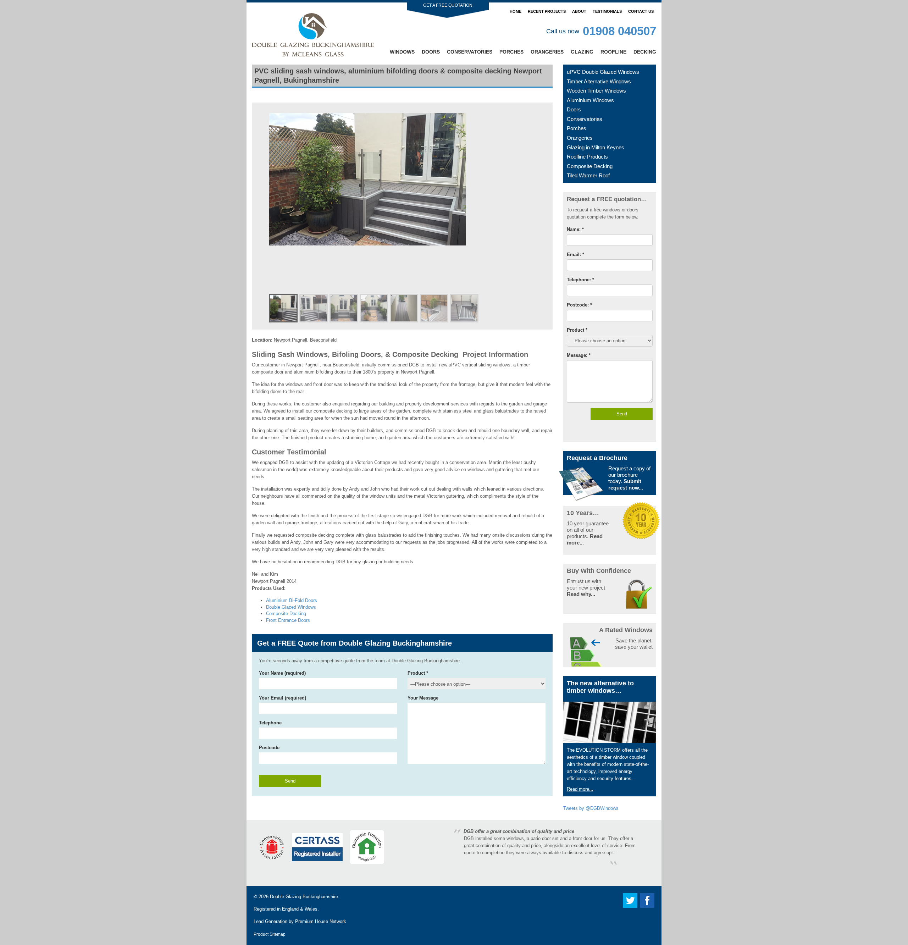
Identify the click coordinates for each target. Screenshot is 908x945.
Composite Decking (286, 613)
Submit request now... (625, 484)
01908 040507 (619, 31)
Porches (511, 52)
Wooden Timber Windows (596, 91)
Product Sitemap (270, 934)
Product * (418, 673)
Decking (644, 52)
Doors (431, 52)
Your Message (423, 698)
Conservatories (469, 52)
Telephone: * (580, 279)
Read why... (581, 594)
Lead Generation (270, 921)
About (579, 11)
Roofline (613, 52)
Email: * (575, 254)
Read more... (580, 789)
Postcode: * (579, 305)
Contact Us (641, 11)
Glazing (582, 52)
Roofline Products (587, 157)
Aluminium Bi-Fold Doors (291, 600)
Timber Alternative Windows (599, 81)
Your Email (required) (282, 698)
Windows (402, 52)
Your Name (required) (282, 673)
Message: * (579, 355)
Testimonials (607, 11)
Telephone (270, 722)
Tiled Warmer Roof (588, 175)
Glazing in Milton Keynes (595, 147)
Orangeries (547, 52)
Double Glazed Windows (291, 607)
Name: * (575, 229)
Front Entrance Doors (288, 620)
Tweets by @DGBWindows (591, 808)
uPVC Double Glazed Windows (603, 72)
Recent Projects (547, 11)
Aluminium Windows (590, 100)
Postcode (269, 747)
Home (515, 11)
